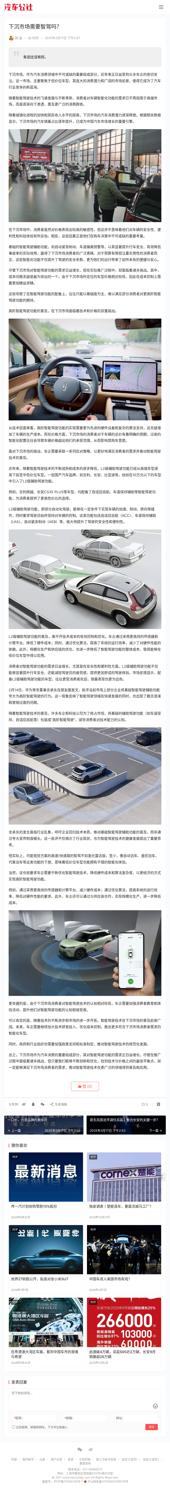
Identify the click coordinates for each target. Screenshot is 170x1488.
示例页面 (85, 1459)
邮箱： (69, 1418)
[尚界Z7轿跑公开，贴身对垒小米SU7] (46, 1249)
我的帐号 (28, 1459)
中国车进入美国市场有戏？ (110, 1279)
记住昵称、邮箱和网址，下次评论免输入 (41, 1427)
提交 (151, 1427)
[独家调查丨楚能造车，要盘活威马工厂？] (124, 1177)
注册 (42, 1459)
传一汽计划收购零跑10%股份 (34, 1206)
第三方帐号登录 (106, 1459)
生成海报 (60, 1104)
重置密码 (85, 1463)
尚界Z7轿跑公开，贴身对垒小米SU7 (39, 1279)
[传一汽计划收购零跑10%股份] (46, 1177)
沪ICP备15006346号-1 (69, 1481)
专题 (14, 1459)
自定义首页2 (151, 1459)
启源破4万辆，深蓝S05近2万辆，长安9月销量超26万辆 (122, 1354)
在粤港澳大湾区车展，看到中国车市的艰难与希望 (44, 1354)
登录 (70, 1459)
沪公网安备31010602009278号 (107, 1481)
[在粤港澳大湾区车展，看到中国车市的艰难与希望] (46, 1322)
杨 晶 (18, 38)
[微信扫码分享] (42, 1104)
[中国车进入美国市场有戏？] (124, 1249)
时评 (35, 38)
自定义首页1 (129, 1459)
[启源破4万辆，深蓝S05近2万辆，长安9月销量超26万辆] (124, 1322)
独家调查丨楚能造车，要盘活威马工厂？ (121, 1206)
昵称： (19, 1418)
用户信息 (56, 1459)
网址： (120, 1418)
